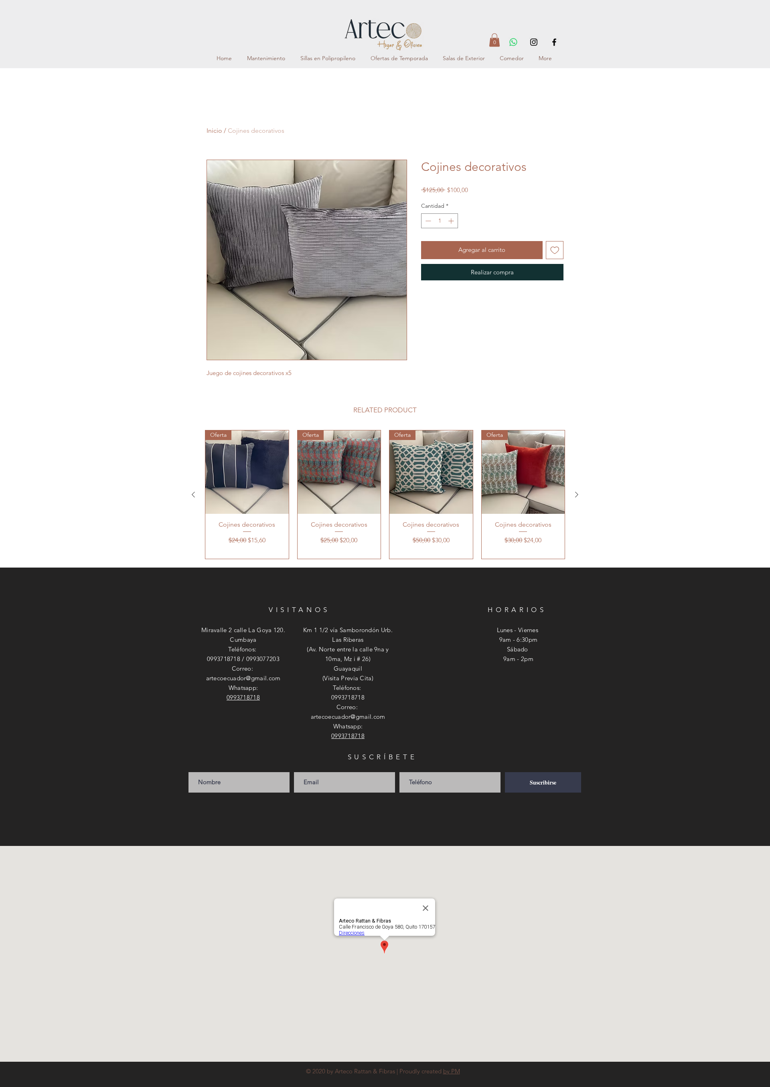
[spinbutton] (439, 221)
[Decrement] (427, 221)
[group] (385, 495)
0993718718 (243, 697)
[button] (494, 40)
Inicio (214, 130)
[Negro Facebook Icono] (554, 42)
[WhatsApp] (513, 42)
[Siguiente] (577, 494)
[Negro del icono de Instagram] (534, 42)
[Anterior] (193, 494)
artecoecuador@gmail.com (243, 678)
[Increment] (452, 221)
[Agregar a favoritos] (555, 250)
